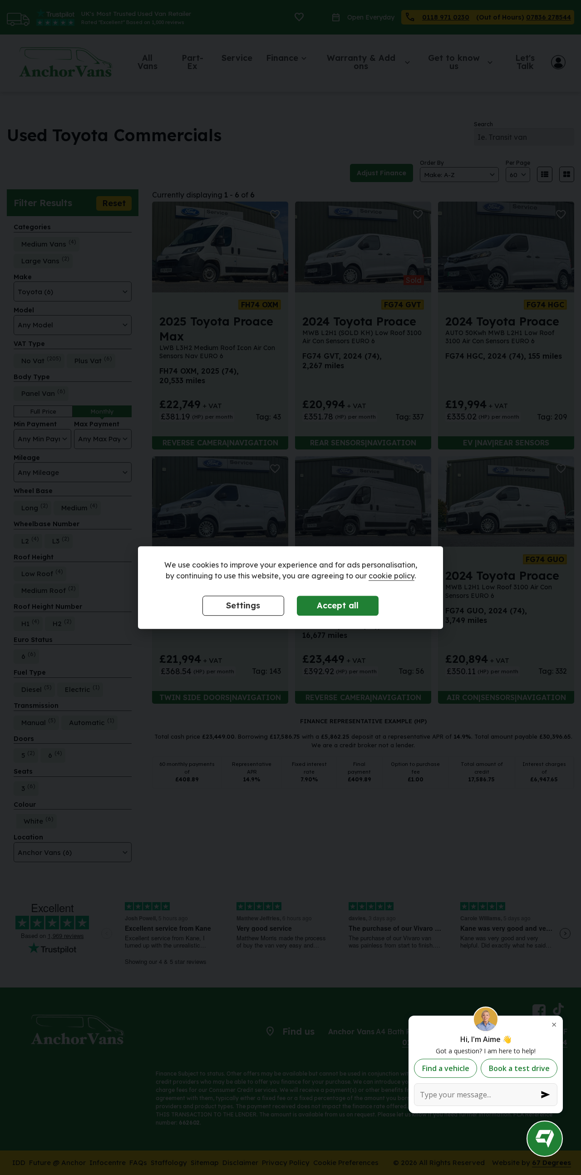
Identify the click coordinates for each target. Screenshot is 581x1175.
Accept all (338, 605)
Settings (243, 605)
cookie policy (391, 575)
